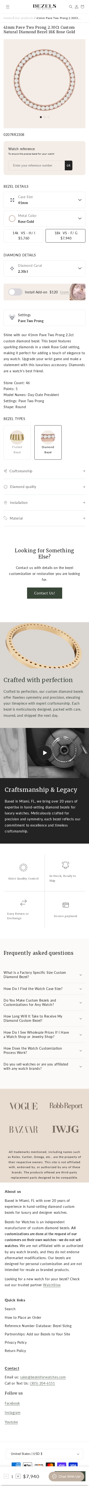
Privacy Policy (16, 1342)
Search (10, 1309)
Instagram (12, 1412)
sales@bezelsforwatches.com (43, 1377)
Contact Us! (44, 593)
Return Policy (15, 1351)
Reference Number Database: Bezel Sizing (38, 1326)
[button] (7, 7)
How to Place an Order (23, 1317)
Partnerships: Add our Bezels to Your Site (37, 1334)
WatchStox (52, 1285)
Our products (24, 18)
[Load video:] (44, 753)
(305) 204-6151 (42, 1383)
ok (69, 165)
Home (8, 18)
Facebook (12, 1403)
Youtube (11, 1422)
